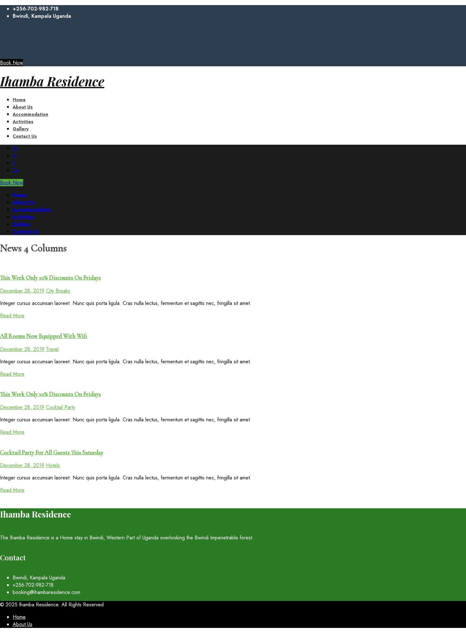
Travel (52, 349)
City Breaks (58, 290)
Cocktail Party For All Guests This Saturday (51, 452)
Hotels (53, 465)
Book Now (11, 62)
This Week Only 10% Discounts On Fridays (50, 277)
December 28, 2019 (22, 290)
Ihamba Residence (52, 81)
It (14, 163)
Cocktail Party (60, 407)
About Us (22, 624)
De (16, 170)
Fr (15, 155)
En (15, 148)
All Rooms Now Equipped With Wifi (43, 336)
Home (19, 617)
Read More (12, 315)
